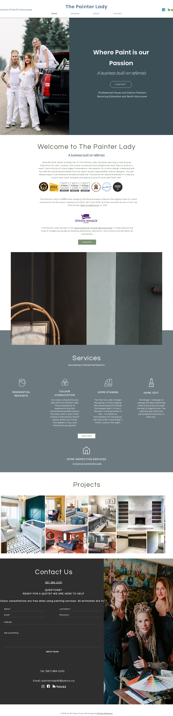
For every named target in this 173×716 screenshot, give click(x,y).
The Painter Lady (87, 6)
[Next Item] (160, 524)
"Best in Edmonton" (90, 205)
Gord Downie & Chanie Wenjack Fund (93, 228)
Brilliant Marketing (105, 713)
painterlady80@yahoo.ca (58, 680)
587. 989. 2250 (53, 582)
